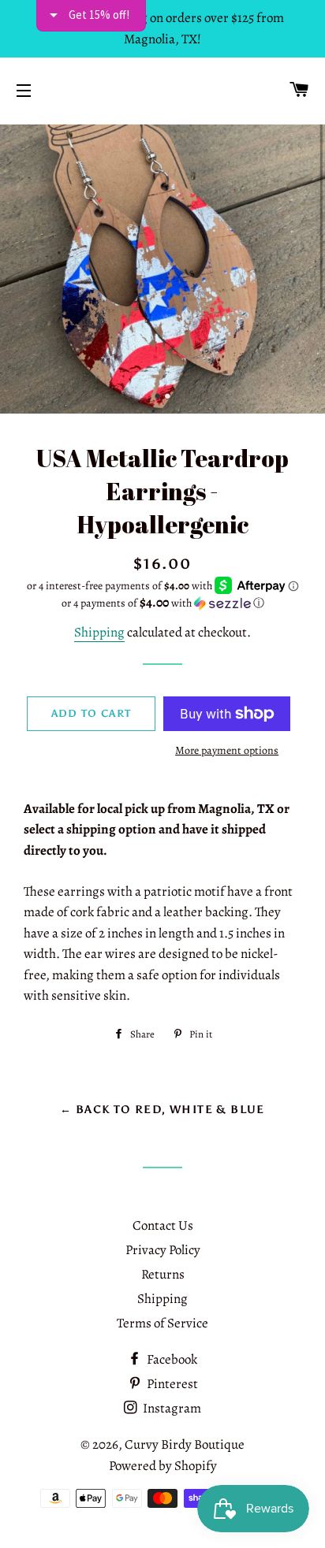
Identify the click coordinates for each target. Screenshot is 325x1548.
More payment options (226, 750)
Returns (163, 1274)
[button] (162, 603)
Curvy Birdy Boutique (185, 1444)
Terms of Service (162, 1323)
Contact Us (163, 1225)
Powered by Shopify (163, 1466)
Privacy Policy (162, 1250)
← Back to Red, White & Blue (162, 1109)
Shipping (99, 632)
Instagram (170, 1408)
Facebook (170, 1359)
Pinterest (171, 1384)
